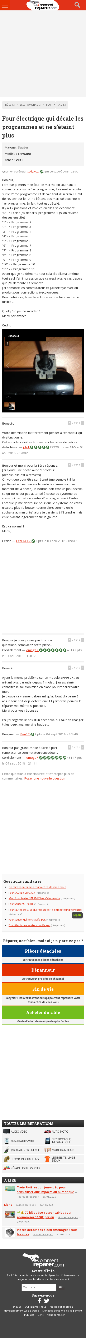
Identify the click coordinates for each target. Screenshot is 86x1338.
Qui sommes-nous (35, 1307)
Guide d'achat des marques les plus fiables (43, 1021)
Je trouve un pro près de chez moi (43, 979)
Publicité (29, 1315)
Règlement (76, 1311)
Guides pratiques (26, 1204)
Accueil (43, 5)
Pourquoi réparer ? (28, 1196)
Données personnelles (55, 1311)
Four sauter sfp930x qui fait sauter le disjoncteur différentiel (45, 910)
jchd (26, 447)
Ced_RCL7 (33, 172)
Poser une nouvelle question (44, 778)
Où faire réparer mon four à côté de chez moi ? (37, 887)
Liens (8, 1205)
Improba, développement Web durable (39, 1309)
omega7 (32, 650)
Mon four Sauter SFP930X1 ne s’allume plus (34, 898)
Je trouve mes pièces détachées (43, 960)
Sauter (23, 147)
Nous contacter (56, 1315)
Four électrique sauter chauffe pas (29, 925)
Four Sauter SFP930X (21, 904)
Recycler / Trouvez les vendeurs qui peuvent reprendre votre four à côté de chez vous (43, 1000)
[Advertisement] (43, 54)
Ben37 (25, 734)
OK (60, 1287)
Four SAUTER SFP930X (22, 893)
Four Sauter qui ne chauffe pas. (27, 920)
